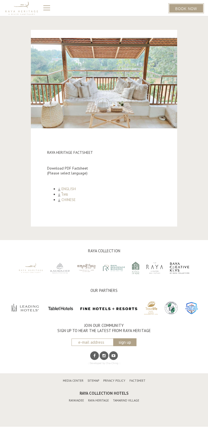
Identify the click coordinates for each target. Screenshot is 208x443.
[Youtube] (113, 355)
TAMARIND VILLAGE (126, 400)
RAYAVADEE (76, 400)
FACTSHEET (137, 381)
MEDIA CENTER (73, 381)
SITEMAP (93, 381)
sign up (125, 342)
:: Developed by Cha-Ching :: (104, 363)
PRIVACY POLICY (114, 381)
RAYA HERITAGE (98, 400)
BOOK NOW (186, 8)
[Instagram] (104, 355)
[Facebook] (94, 355)
